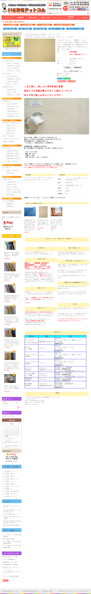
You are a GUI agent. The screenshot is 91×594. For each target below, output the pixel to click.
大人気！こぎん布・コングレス (31, 35)
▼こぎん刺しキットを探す (64, 25)
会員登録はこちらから (11, 461)
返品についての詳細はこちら (65, 73)
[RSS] (5, 580)
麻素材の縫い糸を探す (13, 155)
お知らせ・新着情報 (9, 530)
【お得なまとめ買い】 (13, 113)
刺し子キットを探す (12, 84)
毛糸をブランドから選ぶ (13, 189)
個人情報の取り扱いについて (11, 591)
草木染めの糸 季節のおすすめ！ (12, 122)
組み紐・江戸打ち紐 (12, 170)
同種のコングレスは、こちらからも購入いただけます (44, 197)
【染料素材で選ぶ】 (12, 111)
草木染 (4, 402)
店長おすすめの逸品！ (9, 141)
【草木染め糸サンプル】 (13, 116)
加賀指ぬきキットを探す (13, 94)
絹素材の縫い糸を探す (13, 153)
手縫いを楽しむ (7, 148)
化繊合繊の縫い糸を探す (13, 158)
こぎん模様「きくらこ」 (10, 481)
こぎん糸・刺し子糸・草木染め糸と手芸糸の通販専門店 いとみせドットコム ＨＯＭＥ (42, 34)
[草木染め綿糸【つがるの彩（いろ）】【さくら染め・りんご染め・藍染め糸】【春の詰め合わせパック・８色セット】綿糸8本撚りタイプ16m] (10, 336)
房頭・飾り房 (10, 173)
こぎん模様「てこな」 (9, 471)
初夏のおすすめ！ (12, 128)
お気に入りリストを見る (9, 416)
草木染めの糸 (7, 101)
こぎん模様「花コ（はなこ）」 (11, 493)
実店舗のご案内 (48, 591)
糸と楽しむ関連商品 (8, 201)
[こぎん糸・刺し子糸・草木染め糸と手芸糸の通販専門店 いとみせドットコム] (23, 13)
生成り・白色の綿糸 (8, 136)
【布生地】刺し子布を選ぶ (14, 79)
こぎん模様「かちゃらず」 (10, 496)
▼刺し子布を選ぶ (25, 29)
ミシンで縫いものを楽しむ (10, 161)
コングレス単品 (69, 36)
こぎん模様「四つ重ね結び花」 (11, 491)
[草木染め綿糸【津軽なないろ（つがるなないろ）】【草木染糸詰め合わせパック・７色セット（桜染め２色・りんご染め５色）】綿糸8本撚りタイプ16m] (10, 313)
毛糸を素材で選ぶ (12, 182)
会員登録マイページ (70, 17)
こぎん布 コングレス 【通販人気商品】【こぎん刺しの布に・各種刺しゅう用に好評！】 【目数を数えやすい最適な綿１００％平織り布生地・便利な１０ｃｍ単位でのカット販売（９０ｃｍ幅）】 (30, 225)
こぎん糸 (17, 402)
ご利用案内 (20, 17)
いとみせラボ (7, 501)
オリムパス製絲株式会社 (9, 559)
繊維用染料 (10, 203)
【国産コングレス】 (60, 36)
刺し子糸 (5, 404)
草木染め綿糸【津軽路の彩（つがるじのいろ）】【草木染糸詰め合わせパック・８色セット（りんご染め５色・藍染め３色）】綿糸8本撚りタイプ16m (12, 365)
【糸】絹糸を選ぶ (12, 89)
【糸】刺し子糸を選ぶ (13, 76)
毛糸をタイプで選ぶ (12, 187)
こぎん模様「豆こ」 (8, 488)
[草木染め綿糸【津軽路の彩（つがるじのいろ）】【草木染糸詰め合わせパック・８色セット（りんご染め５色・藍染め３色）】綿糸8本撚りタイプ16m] (10, 359)
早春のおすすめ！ (12, 125)
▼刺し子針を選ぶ (40, 29)
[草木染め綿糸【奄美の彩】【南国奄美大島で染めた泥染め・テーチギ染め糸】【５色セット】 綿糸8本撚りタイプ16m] (10, 291)
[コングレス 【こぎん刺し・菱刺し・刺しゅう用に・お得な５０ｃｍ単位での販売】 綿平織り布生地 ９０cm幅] (43, 216)
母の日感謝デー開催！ (9, 539)
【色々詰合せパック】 (13, 106)
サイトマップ (58, 17)
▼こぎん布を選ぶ (27, 25)
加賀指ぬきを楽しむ (8, 86)
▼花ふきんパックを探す (75, 29)
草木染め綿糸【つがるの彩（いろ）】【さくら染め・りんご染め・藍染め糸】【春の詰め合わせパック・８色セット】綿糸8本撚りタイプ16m (11, 342)
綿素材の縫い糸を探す (13, 150)
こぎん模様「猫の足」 (9, 473)
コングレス (11, 402)
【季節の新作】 (11, 108)
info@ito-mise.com (40, 402)
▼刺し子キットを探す (56, 29)
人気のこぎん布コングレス (12, 48)
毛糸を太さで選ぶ (12, 184)
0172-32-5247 (35, 404)
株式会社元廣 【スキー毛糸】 (10, 556)
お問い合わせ (32, 17)
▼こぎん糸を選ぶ (10, 25)
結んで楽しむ (7, 167)
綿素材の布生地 (51, 36)
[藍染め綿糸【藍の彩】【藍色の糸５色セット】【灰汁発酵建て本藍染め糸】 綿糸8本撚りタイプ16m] (10, 248)
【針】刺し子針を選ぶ (13, 81)
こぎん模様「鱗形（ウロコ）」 (11, 478)
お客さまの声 (45, 17)
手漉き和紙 (10, 206)
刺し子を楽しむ (7, 73)
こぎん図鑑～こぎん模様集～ (11, 466)
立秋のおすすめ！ (12, 130)
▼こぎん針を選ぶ (44, 25)
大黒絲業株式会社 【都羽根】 (10, 564)
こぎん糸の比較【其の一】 (10, 514)
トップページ (7, 17)
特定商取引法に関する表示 (31, 591)
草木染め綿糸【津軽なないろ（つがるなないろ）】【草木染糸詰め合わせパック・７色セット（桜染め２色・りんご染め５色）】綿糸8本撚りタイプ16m (12, 319)
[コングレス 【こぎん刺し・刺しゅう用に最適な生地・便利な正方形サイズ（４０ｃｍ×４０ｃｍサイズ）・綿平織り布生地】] (56, 215)
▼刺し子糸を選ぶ (10, 29)
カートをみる (83, 17)
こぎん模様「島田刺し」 (10, 483)
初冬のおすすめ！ (12, 133)
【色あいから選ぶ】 (12, 103)
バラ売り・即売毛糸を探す (14, 192)
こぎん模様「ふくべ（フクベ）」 (12, 486)
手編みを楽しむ (7, 179)
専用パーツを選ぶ (12, 92)
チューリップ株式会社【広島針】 (11, 576)
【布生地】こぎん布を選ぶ (40, 36)
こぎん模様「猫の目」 (9, 476)
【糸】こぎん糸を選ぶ (13, 63)
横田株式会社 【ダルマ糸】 (10, 562)
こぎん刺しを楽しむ (29, 36)
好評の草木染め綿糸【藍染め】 (11, 525)
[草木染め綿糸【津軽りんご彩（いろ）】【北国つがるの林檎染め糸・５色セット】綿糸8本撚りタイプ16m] (10, 270)
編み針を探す (10, 194)
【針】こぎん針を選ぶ (13, 68)
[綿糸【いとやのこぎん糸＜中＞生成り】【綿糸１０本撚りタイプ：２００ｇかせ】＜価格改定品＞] (10, 381)
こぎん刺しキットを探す (13, 70)
